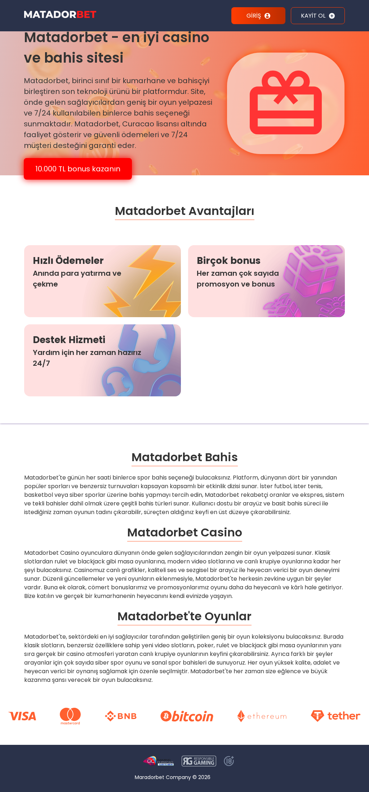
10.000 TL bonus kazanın (77, 169)
